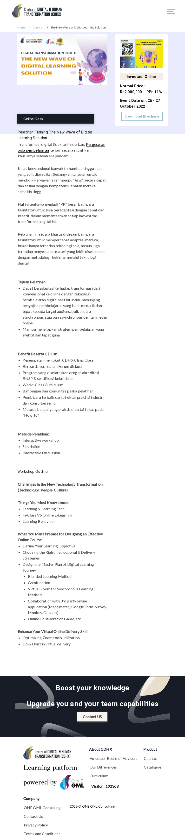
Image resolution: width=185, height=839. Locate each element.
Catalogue (152, 767)
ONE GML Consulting (42, 807)
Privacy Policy (36, 825)
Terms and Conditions (42, 833)
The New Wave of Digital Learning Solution (78, 27)
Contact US (92, 716)
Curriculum (99, 775)
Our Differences (103, 767)
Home (21, 27)
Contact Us (33, 816)
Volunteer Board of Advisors (114, 758)
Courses (38, 27)
